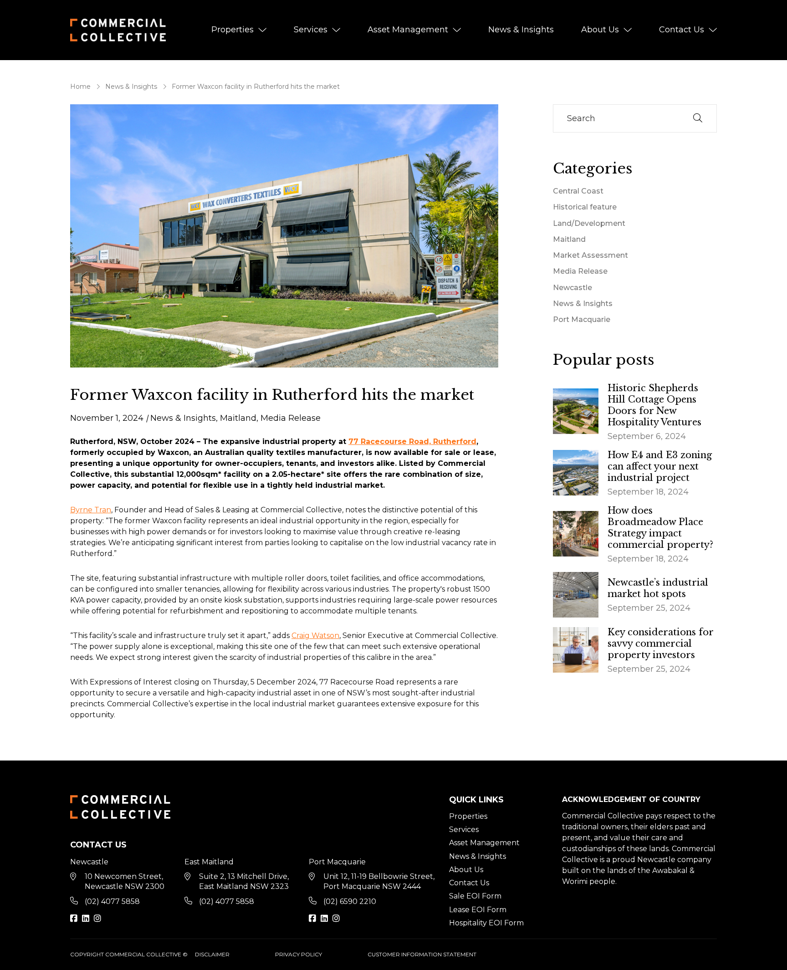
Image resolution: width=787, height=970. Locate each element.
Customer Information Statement (422, 954)
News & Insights (521, 30)
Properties (232, 30)
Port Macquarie (581, 319)
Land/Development (589, 223)
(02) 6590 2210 (349, 901)
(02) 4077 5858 (112, 901)
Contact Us (681, 30)
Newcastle (572, 287)
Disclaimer (212, 954)
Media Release (291, 418)
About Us (600, 30)
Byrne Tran (90, 509)
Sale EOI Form (475, 896)
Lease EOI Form (477, 909)
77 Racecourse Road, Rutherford (412, 441)
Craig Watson (315, 635)
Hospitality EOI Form (486, 923)
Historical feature (585, 207)
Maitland (238, 418)
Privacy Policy (298, 954)
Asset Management (408, 30)
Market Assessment (590, 255)
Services (310, 30)
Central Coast (578, 191)
